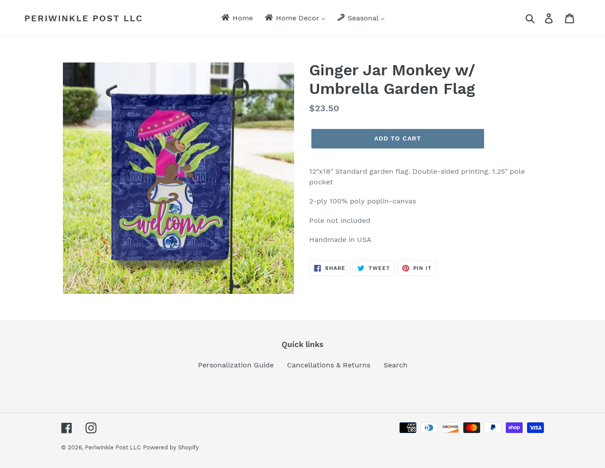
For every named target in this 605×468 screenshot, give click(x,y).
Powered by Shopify (171, 447)
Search (395, 365)
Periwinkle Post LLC (83, 18)
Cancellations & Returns (328, 365)
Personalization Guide (236, 365)
